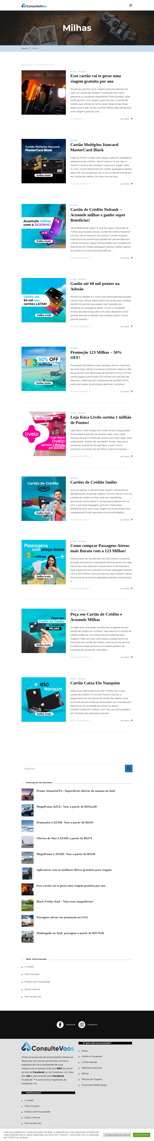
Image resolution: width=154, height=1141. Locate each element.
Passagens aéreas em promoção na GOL (62, 917)
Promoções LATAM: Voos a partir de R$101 (65, 822)
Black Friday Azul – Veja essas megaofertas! (65, 901)
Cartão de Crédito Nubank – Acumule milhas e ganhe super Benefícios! (97, 214)
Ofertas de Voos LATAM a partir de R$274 (64, 838)
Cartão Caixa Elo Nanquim (95, 683)
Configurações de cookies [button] (117, 1135)
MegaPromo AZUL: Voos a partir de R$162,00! (67, 806)
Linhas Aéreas (89, 1062)
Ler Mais (124, 119)
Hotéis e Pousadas (92, 1056)
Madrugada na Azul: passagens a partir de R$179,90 (70, 933)
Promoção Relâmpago (94, 1085)
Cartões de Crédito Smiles (93, 482)
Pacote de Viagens (92, 1079)
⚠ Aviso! (29, 966)
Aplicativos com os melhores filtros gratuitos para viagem (74, 869)
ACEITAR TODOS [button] (141, 1135)
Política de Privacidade (37, 981)
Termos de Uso (33, 996)
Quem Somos (32, 989)
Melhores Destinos (92, 1067)
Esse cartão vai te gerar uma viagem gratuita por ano (71, 885)
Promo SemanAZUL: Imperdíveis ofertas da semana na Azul (76, 790)
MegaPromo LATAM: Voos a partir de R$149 (66, 854)
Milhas (82, 72)
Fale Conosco (32, 974)
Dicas (73, 72)
